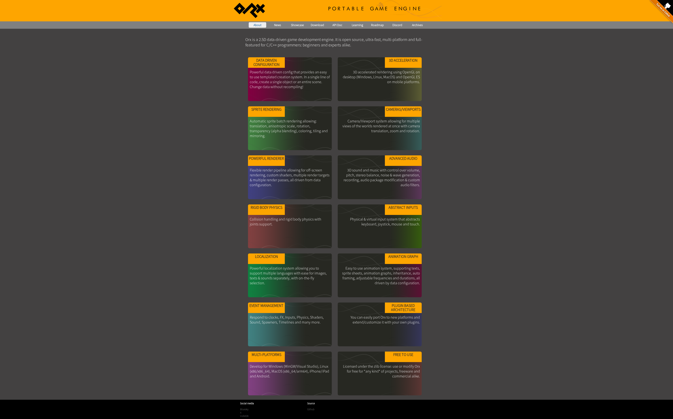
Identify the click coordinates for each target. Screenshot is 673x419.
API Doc (337, 25)
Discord (397, 25)
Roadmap (377, 25)
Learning (357, 25)
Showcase (297, 25)
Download (317, 25)
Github (310, 409)
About (257, 25)
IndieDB (244, 416)
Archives (417, 25)
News (277, 25)
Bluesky (244, 409)
